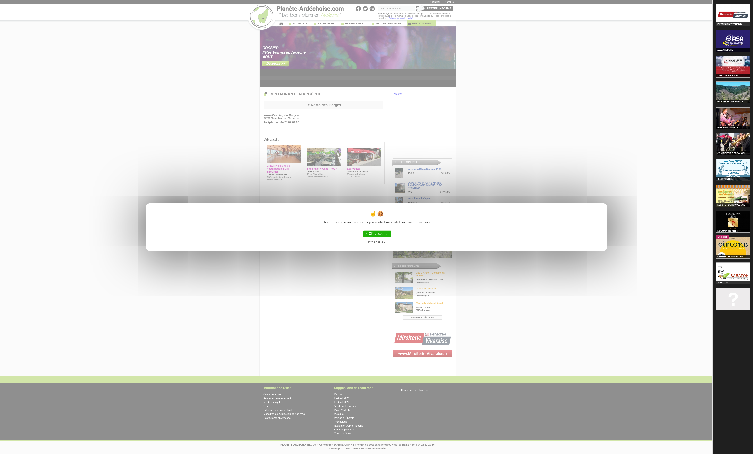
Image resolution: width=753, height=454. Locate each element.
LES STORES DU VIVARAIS (731, 205)
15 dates (722, 237)
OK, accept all (378, 233)
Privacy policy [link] (376, 241)
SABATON (722, 282)
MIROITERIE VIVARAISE (729, 24)
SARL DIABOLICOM (727, 75)
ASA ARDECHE (725, 50)
